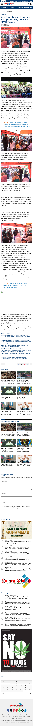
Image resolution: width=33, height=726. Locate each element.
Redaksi (6, 24)
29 (12, 691)
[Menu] (2, 4)
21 (7, 689)
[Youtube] (17, 710)
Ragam (28, 716)
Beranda (4, 715)
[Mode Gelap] (28, 4)
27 (3, 691)
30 (16, 691)
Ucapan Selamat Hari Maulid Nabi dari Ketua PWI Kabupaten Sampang (18, 542)
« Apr (2, 693)
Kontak (29, 720)
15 (12, 687)
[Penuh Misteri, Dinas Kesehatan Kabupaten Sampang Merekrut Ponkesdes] (8, 406)
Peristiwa (4, 716)
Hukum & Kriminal (13, 715)
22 (12, 689)
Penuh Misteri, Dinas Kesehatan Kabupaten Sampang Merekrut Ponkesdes (15, 354)
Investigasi (3, 14)
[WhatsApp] (19, 710)
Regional (28, 715)
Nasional (22, 715)
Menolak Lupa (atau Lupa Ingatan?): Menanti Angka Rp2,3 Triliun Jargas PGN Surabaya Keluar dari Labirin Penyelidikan (15, 337)
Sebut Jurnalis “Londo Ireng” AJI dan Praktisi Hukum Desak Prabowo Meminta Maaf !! (15, 345)
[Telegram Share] (27, 364)
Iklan (13, 718)
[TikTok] (22, 710)
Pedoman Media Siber (20, 720)
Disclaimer (12, 722)
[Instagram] (14, 710)
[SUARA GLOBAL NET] (9, 4)
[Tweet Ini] (21, 364)
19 (29, 687)
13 (3, 687)
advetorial (19, 718)
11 (25, 685)
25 (25, 689)
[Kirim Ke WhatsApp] (31, 364)
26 (29, 689)
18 (25, 687)
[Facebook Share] (18, 364)
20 (3, 689)
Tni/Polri (11, 716)
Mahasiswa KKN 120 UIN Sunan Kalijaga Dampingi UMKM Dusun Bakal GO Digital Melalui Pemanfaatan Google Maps (18, 569)
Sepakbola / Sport (20, 716)
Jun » (30, 693)
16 (16, 687)
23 (16, 689)
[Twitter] (11, 710)
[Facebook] (8, 710)
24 (20, 689)
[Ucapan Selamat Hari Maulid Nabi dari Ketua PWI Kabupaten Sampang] (16, 530)
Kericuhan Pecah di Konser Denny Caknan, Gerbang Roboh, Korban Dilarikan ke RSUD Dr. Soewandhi (15, 358)
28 (7, 691)
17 (20, 687)
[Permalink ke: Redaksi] (2, 25)
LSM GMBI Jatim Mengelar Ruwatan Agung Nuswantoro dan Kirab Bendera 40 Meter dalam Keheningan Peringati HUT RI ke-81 (17, 553)
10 (20, 685)
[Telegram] (25, 710)
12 (29, 685)
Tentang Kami (5, 720)
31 (20, 691)
